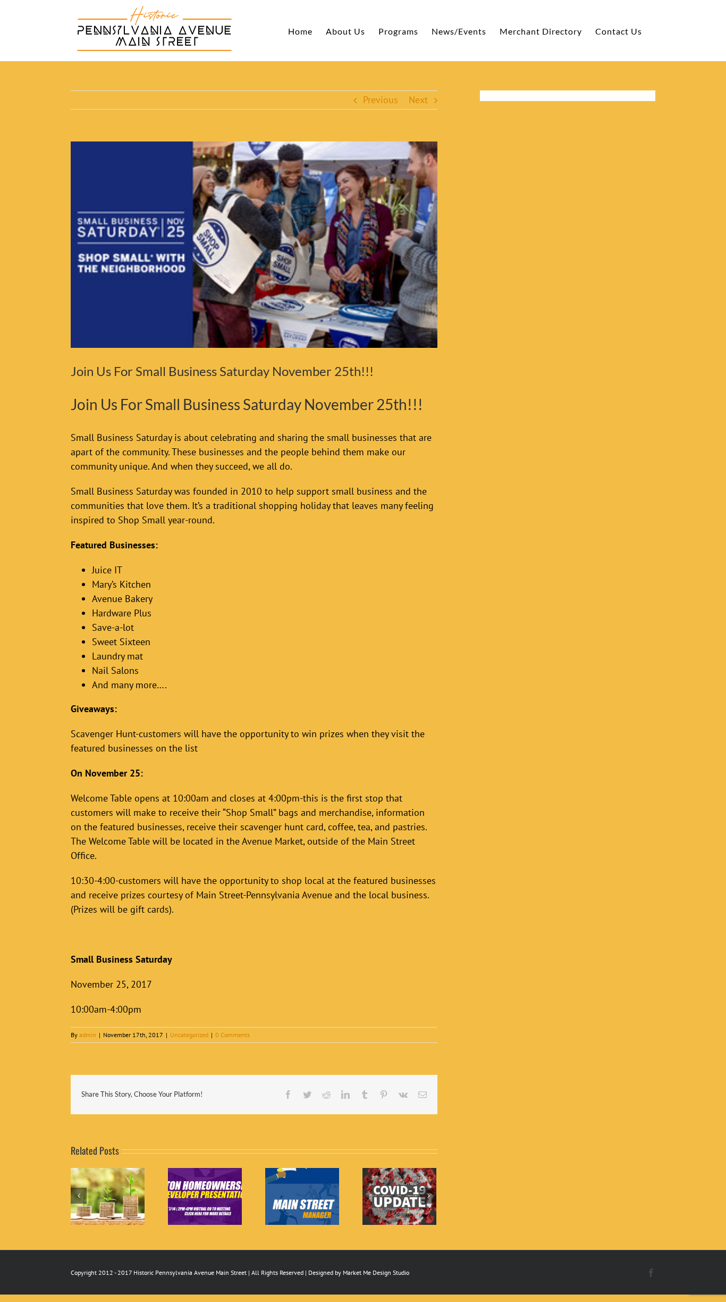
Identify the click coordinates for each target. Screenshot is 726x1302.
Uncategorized (189, 1035)
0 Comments (232, 1035)
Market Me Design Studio (376, 1272)
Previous (380, 100)
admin (87, 1035)
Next (418, 100)
